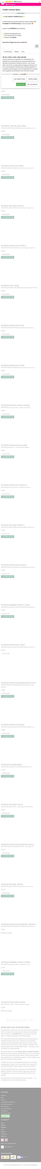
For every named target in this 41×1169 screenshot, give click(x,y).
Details (16, 51)
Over (22, 51)
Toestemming (8, 51)
